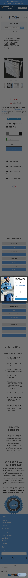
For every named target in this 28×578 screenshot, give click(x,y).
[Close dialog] (26, 277)
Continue (20, 298)
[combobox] (20, 294)
